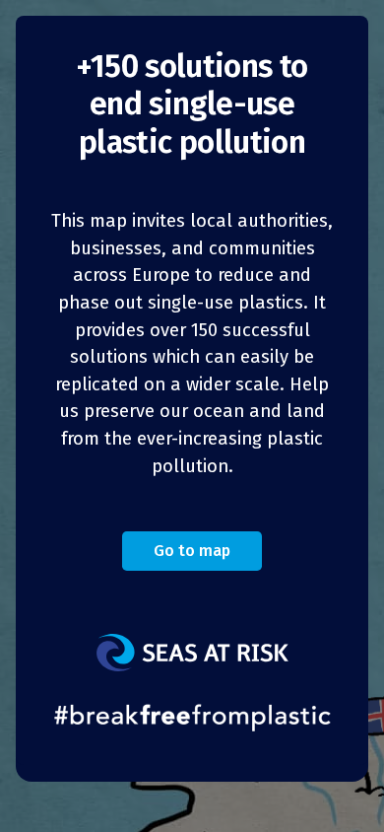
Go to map (192, 550)
